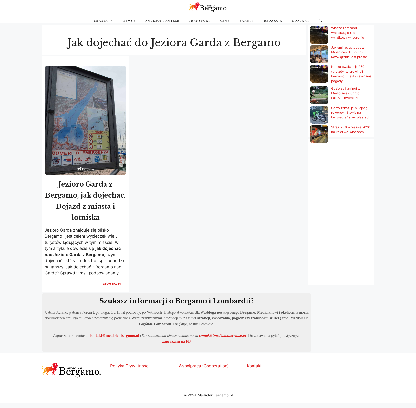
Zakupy (247, 20)
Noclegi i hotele (162, 20)
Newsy (129, 20)
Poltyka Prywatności (129, 365)
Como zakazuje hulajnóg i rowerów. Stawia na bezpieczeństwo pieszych (350, 112)
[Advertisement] (341, 216)
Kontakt (300, 20)
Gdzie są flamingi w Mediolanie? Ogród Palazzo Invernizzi (345, 93)
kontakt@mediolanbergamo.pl (114, 335)
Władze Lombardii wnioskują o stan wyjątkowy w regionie (347, 32)
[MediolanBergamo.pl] (208, 7)
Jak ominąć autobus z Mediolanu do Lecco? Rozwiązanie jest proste (349, 52)
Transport (199, 20)
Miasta (101, 20)
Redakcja (273, 20)
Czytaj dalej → (114, 285)
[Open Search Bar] (320, 20)
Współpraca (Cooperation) (204, 365)
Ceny (225, 20)
